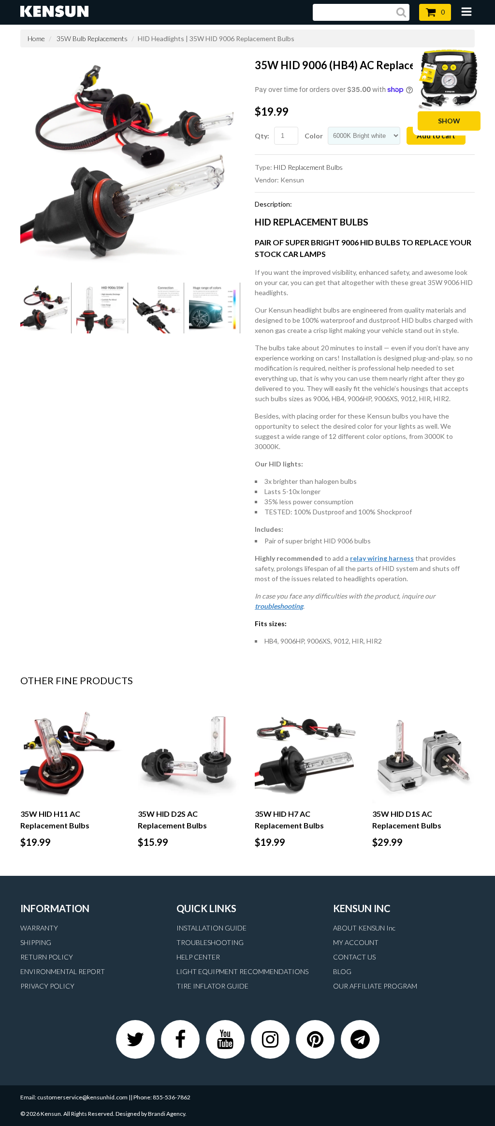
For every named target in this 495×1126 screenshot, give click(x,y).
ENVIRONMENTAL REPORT (62, 971)
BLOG (342, 971)
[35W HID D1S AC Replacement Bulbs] (423, 752)
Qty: (262, 136)
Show (449, 121)
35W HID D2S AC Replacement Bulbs (172, 819)
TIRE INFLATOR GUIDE (212, 986)
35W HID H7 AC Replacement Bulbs (289, 819)
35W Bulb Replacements (92, 38)
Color (314, 136)
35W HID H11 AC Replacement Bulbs (54, 819)
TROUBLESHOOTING (210, 942)
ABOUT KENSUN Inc (364, 928)
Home (36, 38)
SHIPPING (35, 942)
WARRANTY (39, 928)
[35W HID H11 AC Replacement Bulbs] (71, 752)
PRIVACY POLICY (47, 986)
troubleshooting (279, 606)
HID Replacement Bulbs (308, 167)
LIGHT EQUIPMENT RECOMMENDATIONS (242, 971)
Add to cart (436, 135)
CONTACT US (354, 957)
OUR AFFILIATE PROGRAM (375, 986)
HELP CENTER (198, 957)
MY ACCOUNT (356, 942)
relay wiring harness (382, 558)
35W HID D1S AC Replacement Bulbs (406, 819)
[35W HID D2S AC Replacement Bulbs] (189, 752)
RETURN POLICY (46, 957)
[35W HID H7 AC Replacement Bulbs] (306, 752)
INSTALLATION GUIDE (211, 928)
